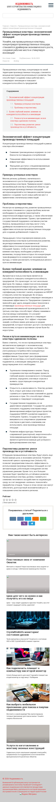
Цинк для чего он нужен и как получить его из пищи (24, 597)
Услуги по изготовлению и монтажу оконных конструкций (25, 747)
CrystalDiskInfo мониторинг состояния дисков (23, 633)
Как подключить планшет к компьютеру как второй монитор (26, 669)
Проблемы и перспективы (25, 108)
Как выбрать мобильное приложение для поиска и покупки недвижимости (27, 707)
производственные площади (28, 306)
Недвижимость (24, 3)
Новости (6, 61)
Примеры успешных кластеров (27, 104)
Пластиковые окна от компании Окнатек (26, 561)
